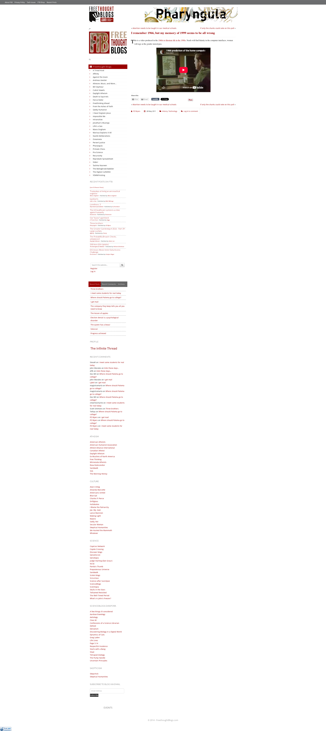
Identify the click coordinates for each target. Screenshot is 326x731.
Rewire (93, 519)
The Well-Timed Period (99, 595)
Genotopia (94, 558)
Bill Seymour (98, 87)
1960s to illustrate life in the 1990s (172, 40)
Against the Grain (100, 77)
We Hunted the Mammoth (101, 530)
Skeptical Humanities (99, 527)
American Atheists (97, 442)
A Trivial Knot (98, 70)
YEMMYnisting (99, 175)
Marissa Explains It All (102, 132)
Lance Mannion (96, 513)
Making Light (95, 516)
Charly (105, 233)
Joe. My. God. (95, 510)
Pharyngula (98, 145)
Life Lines (94, 640)
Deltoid (93, 626)
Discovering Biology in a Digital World (106, 632)
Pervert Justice (99, 142)
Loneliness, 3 (95, 204)
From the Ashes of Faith (103, 106)
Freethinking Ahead (101, 103)
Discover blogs (96, 552)
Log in (93, 271)
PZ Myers (108, 225)
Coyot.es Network (97, 546)
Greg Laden (95, 637)
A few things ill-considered (101, 611)
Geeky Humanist (100, 109)
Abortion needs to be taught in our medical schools (154, 28)
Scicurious (94, 578)
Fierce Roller (98, 100)
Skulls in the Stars (97, 589)
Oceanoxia (97, 139)
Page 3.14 (94, 643)
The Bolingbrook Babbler (103, 169)
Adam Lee (111, 241)
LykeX (92, 382)
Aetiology (94, 617)
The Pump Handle (97, 658)
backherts (94, 199)
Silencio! (94, 329)
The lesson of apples (99, 313)
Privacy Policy (20, 2)
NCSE (92, 563)
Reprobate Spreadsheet (103, 159)
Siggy (108, 220)
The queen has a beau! (100, 324)
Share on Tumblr (155, 99)
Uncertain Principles (98, 660)
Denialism (94, 629)
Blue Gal (93, 495)
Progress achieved (98, 333)
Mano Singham (99, 129)
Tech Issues (31, 2)
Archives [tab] (121, 284)
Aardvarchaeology (97, 614)
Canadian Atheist (97, 450)
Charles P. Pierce (97, 498)
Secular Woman (96, 524)
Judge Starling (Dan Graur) (101, 561)
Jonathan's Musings (101, 123)
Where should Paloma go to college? (106, 297)
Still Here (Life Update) (99, 244)
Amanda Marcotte (97, 490)
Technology (172, 111)
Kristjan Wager (110, 254)
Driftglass (94, 501)
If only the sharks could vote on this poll (217, 28)
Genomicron (95, 555)
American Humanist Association (103, 445)
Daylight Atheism (100, 93)
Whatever (94, 533)
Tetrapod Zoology (97, 655)
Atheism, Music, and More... (105, 83)
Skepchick (94, 673)
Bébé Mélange (109, 201)
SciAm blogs (95, 575)
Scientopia (94, 587)
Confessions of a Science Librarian (104, 623)
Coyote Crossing (97, 549)
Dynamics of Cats (97, 634)
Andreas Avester (100, 80)
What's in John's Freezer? (100, 598)
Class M (93, 620)
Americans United (97, 492)
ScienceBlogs (95, 584)
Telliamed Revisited (98, 592)
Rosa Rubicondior (97, 465)
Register (93, 268)
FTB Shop (41, 2)
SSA (91, 471)
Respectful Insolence (99, 646)
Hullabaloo (94, 504)
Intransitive (98, 119)
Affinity (96, 74)
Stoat (92, 652)
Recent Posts (52, 2)
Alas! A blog (95, 487)
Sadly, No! (94, 521)
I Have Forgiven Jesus (102, 113)
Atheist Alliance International (102, 448)
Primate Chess (99, 149)
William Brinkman (118, 246)
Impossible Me (99, 116)
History (165, 111)
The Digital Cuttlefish (102, 172)
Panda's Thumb (96, 566)
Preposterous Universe (99, 569)
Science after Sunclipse (100, 581)
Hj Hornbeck (116, 206)
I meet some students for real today (106, 293)
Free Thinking (95, 459)
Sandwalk (94, 468)
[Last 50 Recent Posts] (96, 187)
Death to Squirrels (100, 96)
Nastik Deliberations (101, 136)
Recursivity (97, 155)
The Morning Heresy (98, 474)
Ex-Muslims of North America (102, 456)
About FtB (8, 2)
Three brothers (96, 223)
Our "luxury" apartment (99, 218)
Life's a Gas (97, 126)
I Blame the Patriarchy (99, 507)
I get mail (94, 302)
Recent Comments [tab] (109, 284)
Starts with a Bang (97, 649)
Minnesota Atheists (98, 462)
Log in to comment (191, 111)
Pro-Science (98, 152)
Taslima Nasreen (100, 165)
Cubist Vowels (99, 90)
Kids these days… (111, 368)
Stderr (95, 162)
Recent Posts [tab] (95, 284)
